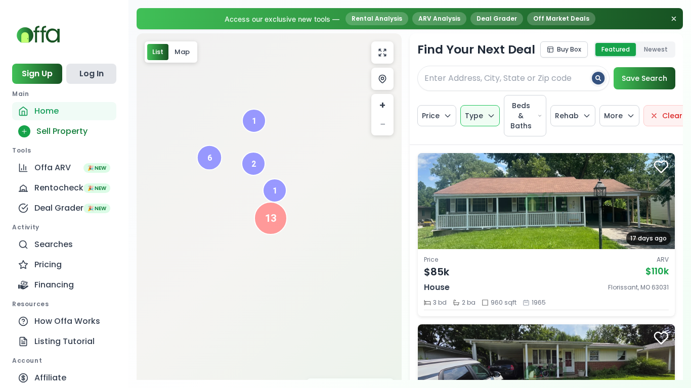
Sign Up (37, 73)
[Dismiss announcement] (674, 19)
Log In (91, 73)
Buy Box (569, 49)
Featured (615, 49)
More (613, 116)
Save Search (644, 78)
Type (474, 116)
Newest (656, 49)
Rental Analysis (377, 18)
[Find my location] (382, 79)
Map (182, 52)
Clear (672, 116)
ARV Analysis (439, 18)
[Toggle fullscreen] (382, 52)
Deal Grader (497, 18)
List (157, 52)
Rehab (567, 116)
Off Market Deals (561, 18)
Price (431, 116)
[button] (270, 218)
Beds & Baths (521, 116)
